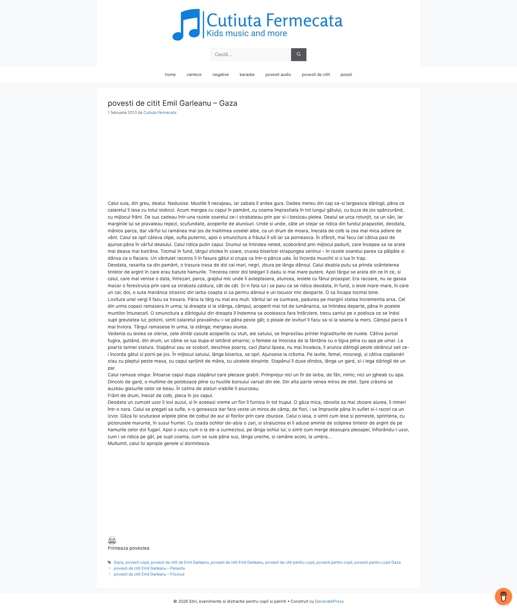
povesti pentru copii (334, 562)
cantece (194, 74)
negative (220, 74)
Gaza (118, 562)
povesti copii (137, 562)
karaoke (247, 74)
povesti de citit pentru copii (289, 562)
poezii (346, 74)
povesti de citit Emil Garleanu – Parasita (149, 568)
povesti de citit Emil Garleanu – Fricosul (149, 574)
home (170, 74)
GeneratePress (329, 601)
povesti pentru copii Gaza (377, 562)
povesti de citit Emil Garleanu (237, 562)
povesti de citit (316, 74)
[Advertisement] (258, 162)
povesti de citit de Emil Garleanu (180, 562)
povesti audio (278, 74)
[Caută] (298, 54)
